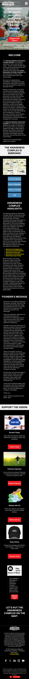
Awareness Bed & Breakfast (15, 251)
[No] (27, 673)
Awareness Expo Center (13, 256)
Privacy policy (16, 676)
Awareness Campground (14, 249)
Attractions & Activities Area (15, 254)
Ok (10, 676)
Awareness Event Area (13, 252)
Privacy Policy (14, 654)
